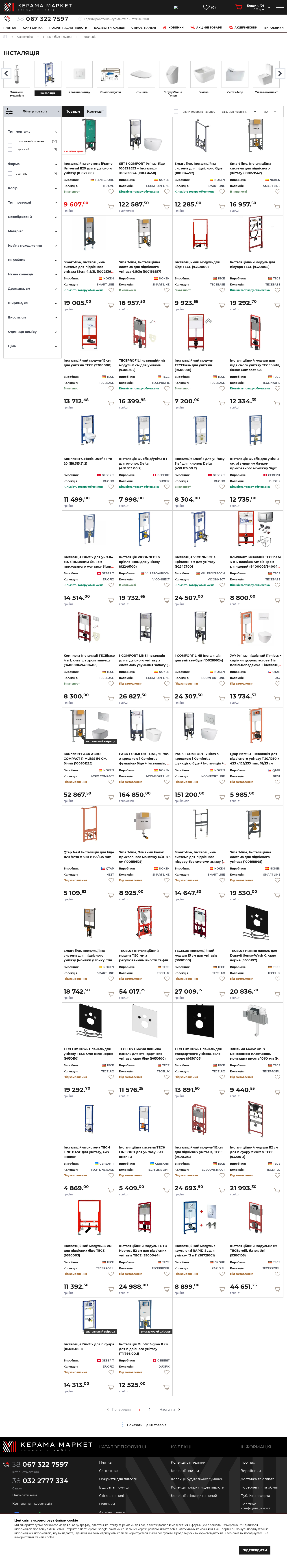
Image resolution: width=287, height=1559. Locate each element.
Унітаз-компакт (266, 92)
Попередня (121, 1409)
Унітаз (204, 92)
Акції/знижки (246, 27)
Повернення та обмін (259, 1487)
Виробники (274, 27)
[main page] (38, 7)
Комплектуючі (110, 92)
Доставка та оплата (257, 1479)
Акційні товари (209, 27)
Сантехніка (33, 27)
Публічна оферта (255, 1495)
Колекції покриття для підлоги (197, 1487)
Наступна (167, 1409)
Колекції (95, 111)
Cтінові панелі (143, 27)
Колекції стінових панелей (194, 1495)
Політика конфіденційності (256, 1506)
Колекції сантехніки (188, 1462)
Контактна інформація (32, 1503)
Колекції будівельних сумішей (197, 1479)
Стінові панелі (111, 1495)
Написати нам (24, 1495)
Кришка (142, 92)
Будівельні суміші (109, 27)
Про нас (248, 1462)
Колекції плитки (185, 1471)
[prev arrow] (108, 1409)
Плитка (9, 27)
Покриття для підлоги (68, 27)
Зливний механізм (17, 93)
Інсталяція (48, 93)
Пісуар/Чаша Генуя (172, 93)
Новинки (176, 27)
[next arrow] (179, 1409)
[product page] (144, 135)
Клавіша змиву (79, 92)
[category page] (16, 74)
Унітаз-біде (235, 92)
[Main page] (47, 1446)
